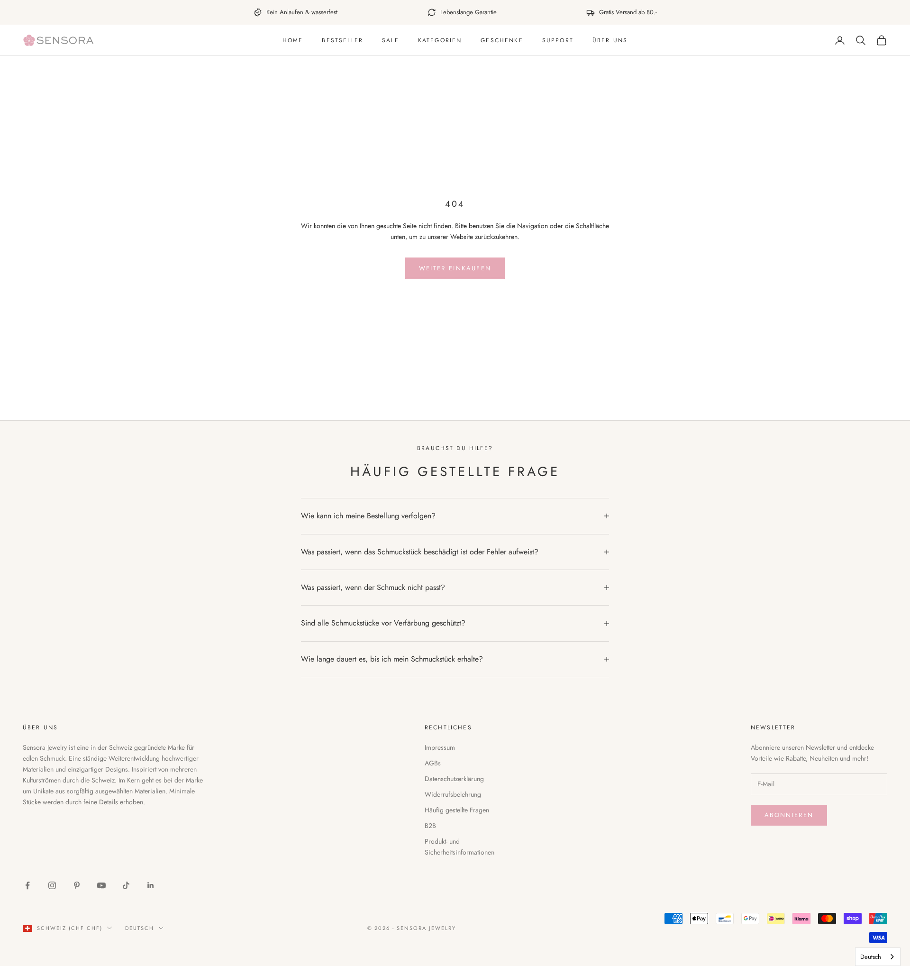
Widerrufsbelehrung (453, 794)
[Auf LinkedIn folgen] (150, 885)
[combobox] (878, 957)
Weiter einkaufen (455, 268)
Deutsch (139, 928)
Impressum (440, 747)
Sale (390, 40)
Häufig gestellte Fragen (457, 810)
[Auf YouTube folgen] (101, 885)
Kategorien (440, 40)
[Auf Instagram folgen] (52, 885)
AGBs (433, 763)
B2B (430, 825)
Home (292, 40)
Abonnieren (788, 814)
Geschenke (502, 40)
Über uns (610, 40)
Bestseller (342, 40)
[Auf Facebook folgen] (27, 885)
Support (557, 40)
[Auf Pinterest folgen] (77, 885)
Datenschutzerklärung (454, 778)
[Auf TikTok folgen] (126, 885)
